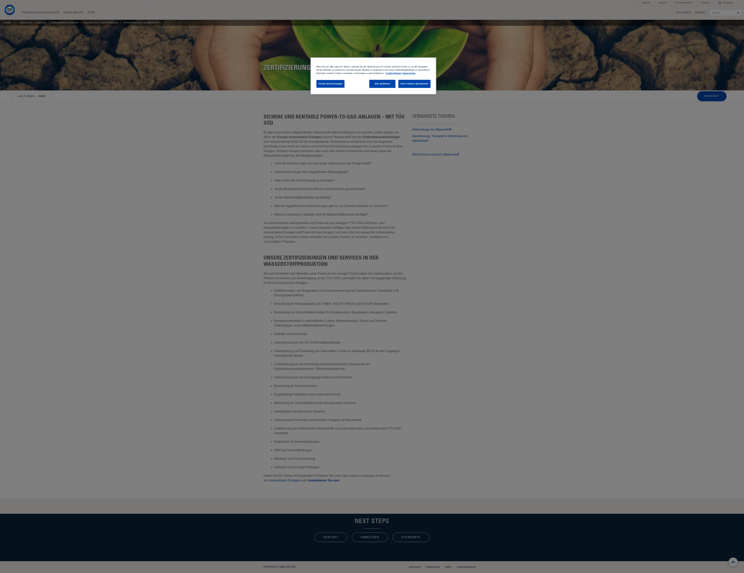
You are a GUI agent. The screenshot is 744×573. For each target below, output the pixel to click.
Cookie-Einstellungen (330, 83)
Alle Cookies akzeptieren (414, 83)
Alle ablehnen (382, 83)
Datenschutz (409, 73)
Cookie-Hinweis (394, 73)
